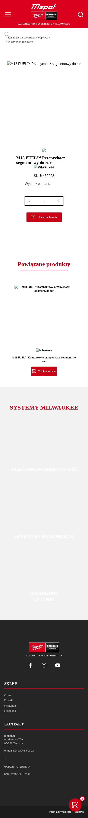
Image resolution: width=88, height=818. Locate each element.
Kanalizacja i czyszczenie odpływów (29, 37)
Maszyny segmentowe (21, 41)
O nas (7, 695)
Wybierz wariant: (37, 184)
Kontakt (8, 700)
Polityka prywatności (60, 812)
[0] (75, 805)
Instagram (10, 706)
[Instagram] (44, 665)
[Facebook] (30, 665)
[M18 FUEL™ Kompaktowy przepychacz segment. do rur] (44, 314)
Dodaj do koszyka (48, 217)
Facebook (10, 711)
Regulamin (78, 812)
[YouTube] (57, 665)
